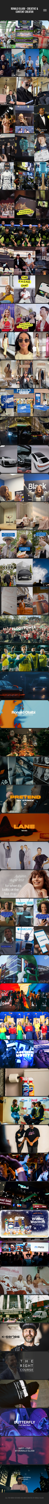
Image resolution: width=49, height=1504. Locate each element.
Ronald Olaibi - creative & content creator (25, 10)
